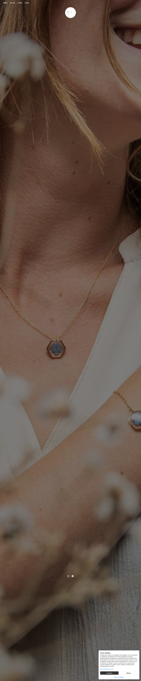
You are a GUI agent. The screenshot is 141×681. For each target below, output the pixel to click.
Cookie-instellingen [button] (119, 677)
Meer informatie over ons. (106, 669)
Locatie (20, 3)
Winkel (5, 3)
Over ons (12, 3)
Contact (27, 3)
